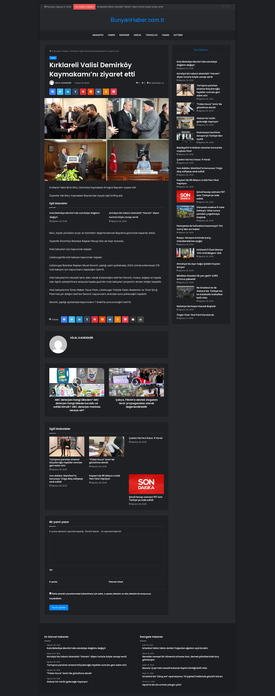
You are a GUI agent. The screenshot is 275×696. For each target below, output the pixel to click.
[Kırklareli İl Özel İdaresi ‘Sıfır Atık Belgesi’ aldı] (185, 254)
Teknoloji (151, 35)
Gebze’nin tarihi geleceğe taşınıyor (207, 120)
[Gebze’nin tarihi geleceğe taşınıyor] (185, 123)
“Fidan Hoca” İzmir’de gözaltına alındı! (101, 461)
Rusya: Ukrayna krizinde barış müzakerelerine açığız (194, 239)
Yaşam (165, 35)
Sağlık (137, 35)
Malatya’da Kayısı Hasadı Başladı (196, 306)
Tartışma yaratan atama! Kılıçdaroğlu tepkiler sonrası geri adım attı (129, 6)
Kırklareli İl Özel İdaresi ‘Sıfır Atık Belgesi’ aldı (210, 251)
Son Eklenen (201, 49)
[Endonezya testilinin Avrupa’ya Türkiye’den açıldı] (185, 137)
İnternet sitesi (116, 581)
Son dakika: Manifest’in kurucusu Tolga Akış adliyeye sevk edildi (66, 478)
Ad (51, 570)
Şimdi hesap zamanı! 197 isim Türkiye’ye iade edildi (145, 498)
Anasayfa (97, 35)
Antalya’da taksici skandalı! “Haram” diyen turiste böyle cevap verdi (198, 75)
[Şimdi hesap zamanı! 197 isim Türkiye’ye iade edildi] (146, 484)
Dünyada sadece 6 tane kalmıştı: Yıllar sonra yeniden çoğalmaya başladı (210, 212)
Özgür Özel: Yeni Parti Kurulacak (195, 314)
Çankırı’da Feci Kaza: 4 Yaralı (145, 438)
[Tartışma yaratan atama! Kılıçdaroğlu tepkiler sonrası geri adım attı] (66, 446)
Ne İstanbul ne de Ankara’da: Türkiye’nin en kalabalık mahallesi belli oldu (210, 292)
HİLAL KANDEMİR (63, 83)
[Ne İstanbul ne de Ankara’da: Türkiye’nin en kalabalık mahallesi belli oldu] (185, 292)
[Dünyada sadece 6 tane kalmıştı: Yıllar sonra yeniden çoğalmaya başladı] (185, 212)
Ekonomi (124, 35)
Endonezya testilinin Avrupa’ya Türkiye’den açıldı (209, 136)
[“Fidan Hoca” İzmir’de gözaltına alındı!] (106, 446)
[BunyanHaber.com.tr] (137, 20)
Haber (111, 35)
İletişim (178, 35)
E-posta (54, 581)
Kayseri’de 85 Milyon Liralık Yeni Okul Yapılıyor (104, 477)
